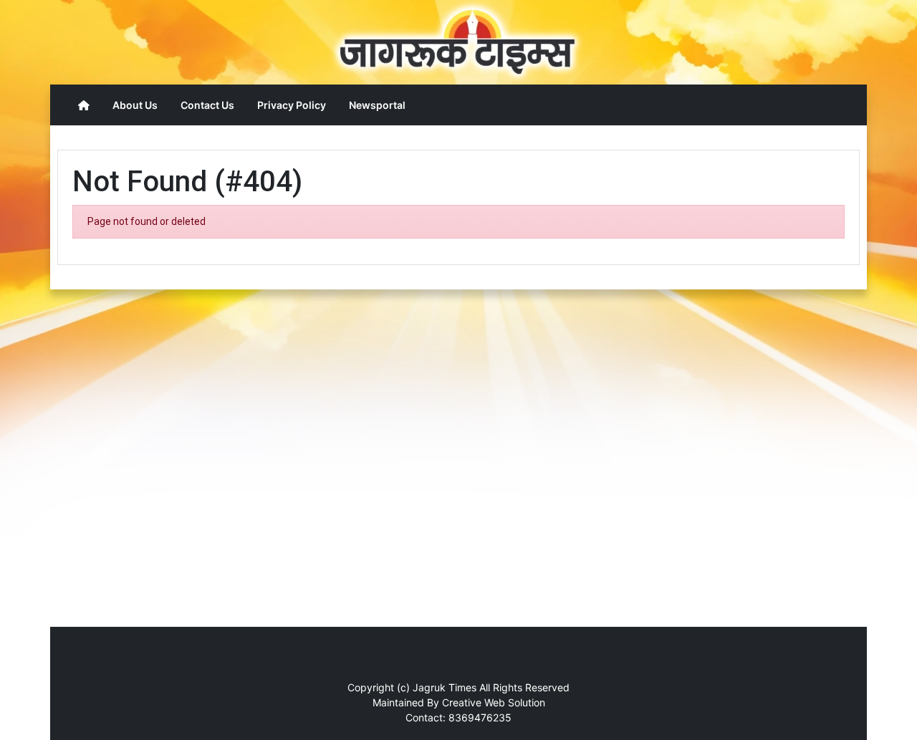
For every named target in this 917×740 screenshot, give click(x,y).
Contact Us (207, 105)
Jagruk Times (444, 687)
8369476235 (480, 717)
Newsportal (377, 105)
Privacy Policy (291, 105)
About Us (135, 105)
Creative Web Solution (493, 702)
